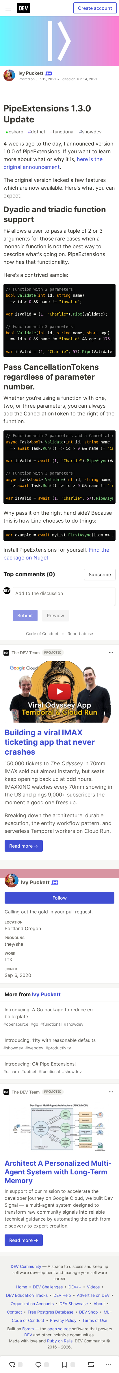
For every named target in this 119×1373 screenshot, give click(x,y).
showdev (90, 132)
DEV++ (74, 1286)
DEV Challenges (48, 1286)
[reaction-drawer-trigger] (16, 1365)
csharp (14, 132)
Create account (95, 8)
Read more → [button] (23, 846)
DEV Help (62, 1295)
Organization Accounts (32, 1303)
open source (59, 1328)
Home (21, 1286)
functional (62, 132)
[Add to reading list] (68, 1365)
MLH (108, 1311)
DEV (28, 1334)
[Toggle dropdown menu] (111, 652)
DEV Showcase (74, 1303)
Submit (25, 615)
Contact (14, 1311)
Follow (60, 898)
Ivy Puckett (30, 73)
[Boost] (90, 1365)
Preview (55, 615)
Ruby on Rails (59, 1340)
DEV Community (26, 1266)
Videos (93, 1286)
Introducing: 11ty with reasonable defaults (49, 1043)
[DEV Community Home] (23, 8)
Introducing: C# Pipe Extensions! (42, 1067)
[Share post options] (108, 1364)
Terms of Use (94, 1320)
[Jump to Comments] (42, 1365)
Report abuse (80, 633)
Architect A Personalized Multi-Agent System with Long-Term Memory (58, 1172)
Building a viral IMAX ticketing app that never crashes (50, 742)
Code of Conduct (42, 633)
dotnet (36, 132)
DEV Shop (88, 1311)
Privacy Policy (63, 1320)
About (99, 1303)
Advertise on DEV (93, 1295)
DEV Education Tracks (27, 1295)
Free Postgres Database (50, 1311)
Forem (28, 1328)
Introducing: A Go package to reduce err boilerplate (48, 1017)
